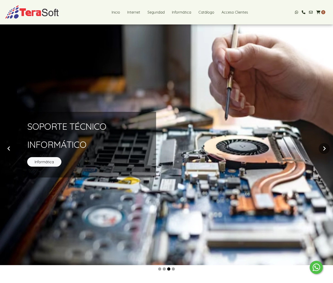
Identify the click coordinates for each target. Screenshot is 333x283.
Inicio (116, 12)
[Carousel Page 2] (164, 269)
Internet (133, 12)
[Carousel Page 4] (173, 269)
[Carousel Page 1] (159, 269)
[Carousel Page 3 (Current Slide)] (168, 269)
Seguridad (156, 12)
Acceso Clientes (235, 12)
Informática (181, 12)
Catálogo (206, 12)
